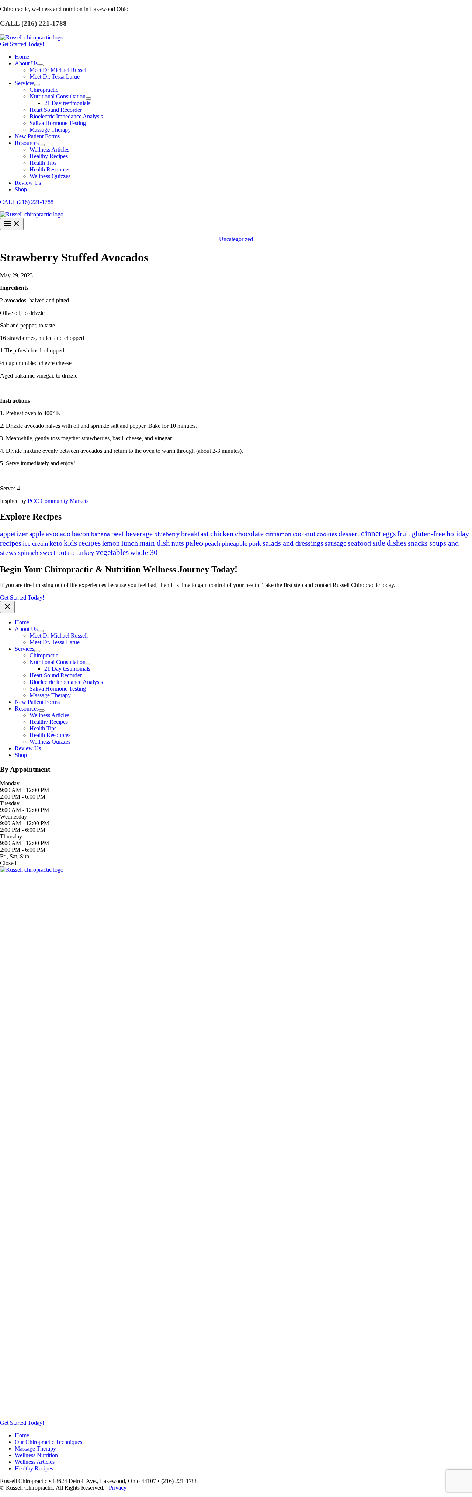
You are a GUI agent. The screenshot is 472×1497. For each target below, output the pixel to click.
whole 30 (143, 552)
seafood (359, 543)
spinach (28, 552)
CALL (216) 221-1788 (26, 202)
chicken (221, 533)
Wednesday (13, 816)
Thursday (11, 836)
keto (55, 543)
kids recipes (82, 543)
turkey (85, 552)
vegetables (112, 552)
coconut (304, 534)
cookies (327, 534)
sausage (335, 543)
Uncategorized (236, 239)
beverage (139, 533)
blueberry (167, 534)
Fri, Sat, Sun (14, 856)
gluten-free (428, 533)
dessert (349, 533)
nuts (177, 543)
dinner (371, 533)
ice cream (35, 543)
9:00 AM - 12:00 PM (24, 810)
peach (212, 543)
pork (255, 543)
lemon (111, 543)
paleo (194, 543)
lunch (129, 543)
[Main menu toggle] (12, 224)
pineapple (234, 543)
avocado (58, 534)
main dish (154, 543)
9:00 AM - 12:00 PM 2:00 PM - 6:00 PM (24, 793)
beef (117, 533)
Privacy (117, 1487)
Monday (10, 783)
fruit (403, 533)
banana (100, 534)
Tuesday (10, 803)
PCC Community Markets (58, 501)
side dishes (389, 543)
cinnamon (278, 534)
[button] (236, 44)
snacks (418, 543)
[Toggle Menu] (41, 65)
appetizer (14, 533)
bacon (81, 533)
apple (36, 534)
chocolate (249, 534)
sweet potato (57, 552)
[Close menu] (7, 607)
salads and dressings (293, 543)
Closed (8, 863)
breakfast (195, 533)
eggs (389, 534)
